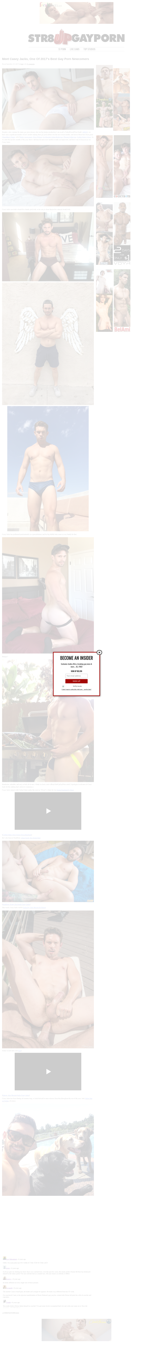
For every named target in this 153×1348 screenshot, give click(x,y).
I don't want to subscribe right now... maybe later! (76, 689)
